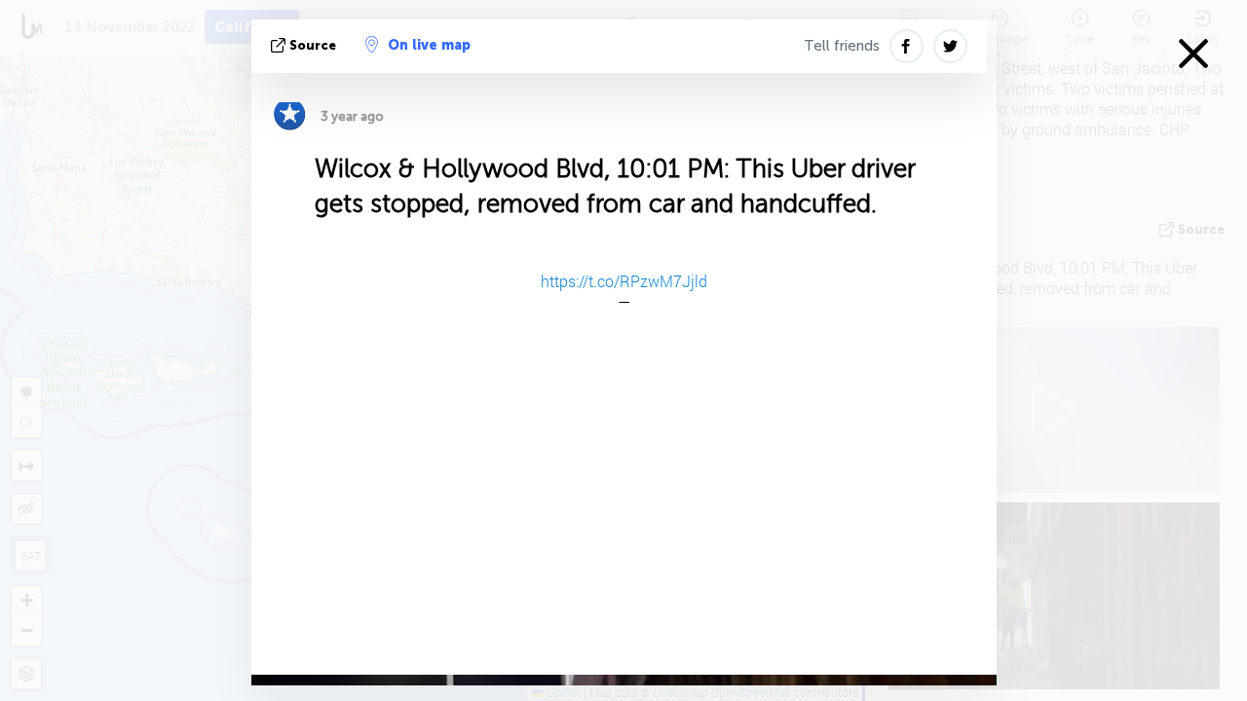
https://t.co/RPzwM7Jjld (624, 281)
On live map (429, 45)
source (312, 45)
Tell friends (842, 46)
